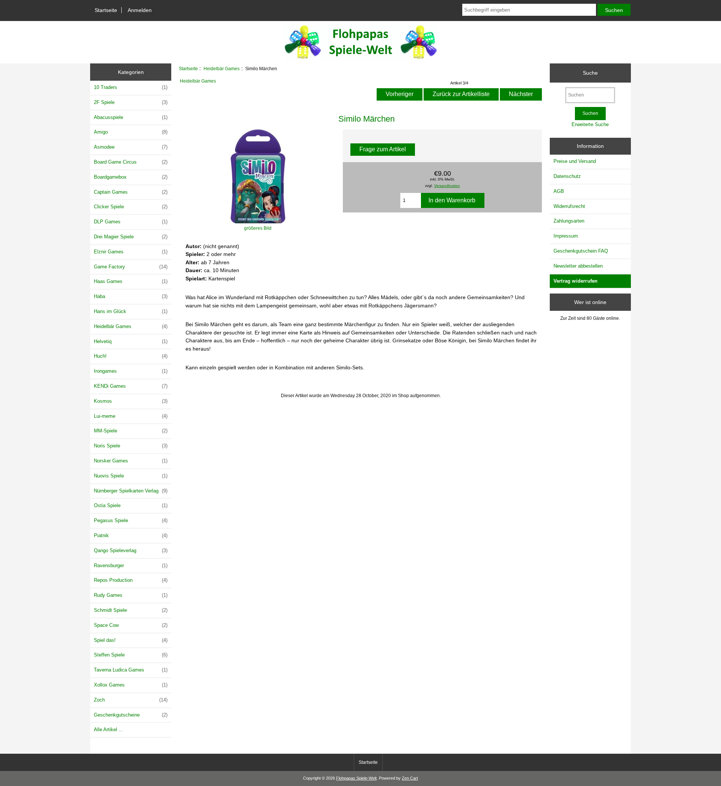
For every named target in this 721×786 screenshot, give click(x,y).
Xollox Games (130, 685)
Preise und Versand (575, 161)
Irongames (130, 371)
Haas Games (130, 281)
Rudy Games (130, 595)
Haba (130, 296)
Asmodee (130, 147)
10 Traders (130, 87)
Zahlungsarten (569, 221)
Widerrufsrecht (569, 206)
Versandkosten (447, 186)
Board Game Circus (130, 162)
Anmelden (140, 10)
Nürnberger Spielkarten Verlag (130, 491)
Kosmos (130, 401)
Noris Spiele (130, 446)
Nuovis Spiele (130, 476)
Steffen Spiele (130, 655)
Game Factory (130, 267)
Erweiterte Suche (590, 124)
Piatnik (130, 535)
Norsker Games (130, 461)
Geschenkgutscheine (130, 715)
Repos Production (130, 580)
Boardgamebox (130, 177)
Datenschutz (567, 176)
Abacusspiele (130, 117)
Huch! (130, 356)
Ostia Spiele (130, 505)
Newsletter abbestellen (578, 266)
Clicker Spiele (130, 206)
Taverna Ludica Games (130, 670)
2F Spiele (130, 102)
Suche (590, 73)
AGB (559, 191)
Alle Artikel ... (108, 729)
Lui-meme (130, 416)
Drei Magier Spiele (130, 236)
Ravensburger (130, 565)
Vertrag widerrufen (576, 281)
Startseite (106, 10)
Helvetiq (130, 341)
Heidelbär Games (222, 68)
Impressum (566, 236)
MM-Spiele (130, 431)
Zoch (130, 700)
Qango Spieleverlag (130, 550)
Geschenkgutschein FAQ (581, 251)
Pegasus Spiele (130, 520)
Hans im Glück (130, 311)
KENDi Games (130, 386)
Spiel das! (130, 640)
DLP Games (130, 221)
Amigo (130, 132)
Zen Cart (410, 778)
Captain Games (130, 192)
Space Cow (130, 625)
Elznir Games (130, 251)
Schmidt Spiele (130, 610)
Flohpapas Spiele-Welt (356, 778)
